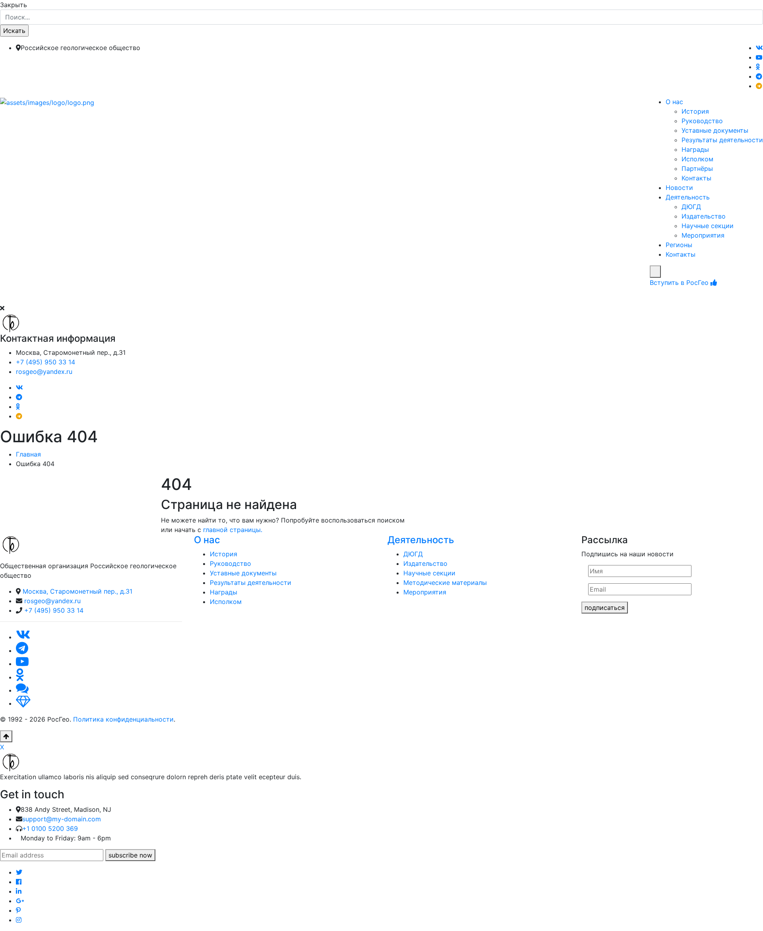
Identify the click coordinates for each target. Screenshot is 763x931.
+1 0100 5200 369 (50, 828)
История (695, 111)
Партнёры (697, 168)
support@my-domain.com (61, 819)
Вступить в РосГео (680, 282)
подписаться (605, 608)
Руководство (702, 121)
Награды (695, 149)
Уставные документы (715, 130)
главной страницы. (232, 530)
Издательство (704, 216)
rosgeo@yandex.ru (44, 371)
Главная (28, 454)
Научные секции (708, 226)
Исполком (697, 159)
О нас (674, 102)
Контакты (696, 178)
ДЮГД (691, 207)
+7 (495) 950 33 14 (45, 362)
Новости (679, 188)
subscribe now (130, 855)
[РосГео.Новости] (759, 86)
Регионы (679, 245)
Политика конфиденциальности (123, 719)
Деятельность (688, 197)
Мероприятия (703, 235)
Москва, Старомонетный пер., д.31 (77, 591)
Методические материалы (445, 582)
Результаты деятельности (722, 140)
